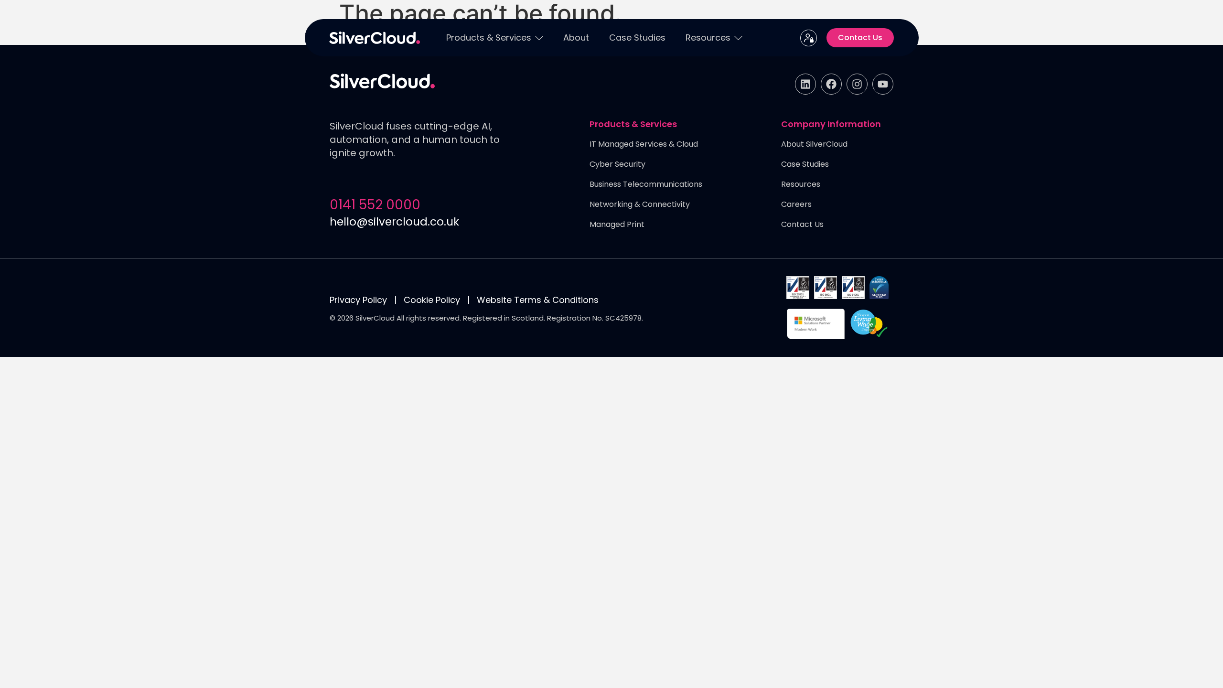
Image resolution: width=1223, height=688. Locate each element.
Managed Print (617, 224)
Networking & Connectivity (640, 205)
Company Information (831, 124)
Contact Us (802, 224)
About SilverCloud (814, 145)
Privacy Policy (358, 300)
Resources (708, 37)
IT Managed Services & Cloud (644, 145)
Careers (796, 205)
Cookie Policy (432, 300)
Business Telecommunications (646, 185)
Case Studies (637, 37)
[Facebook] (831, 84)
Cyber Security (617, 165)
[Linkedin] (805, 84)
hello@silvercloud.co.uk (394, 221)
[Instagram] (857, 84)
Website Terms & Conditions (538, 300)
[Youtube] (882, 84)
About (576, 37)
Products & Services (488, 37)
